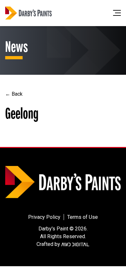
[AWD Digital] (75, 244)
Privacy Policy (44, 217)
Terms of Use (82, 217)
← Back (14, 94)
